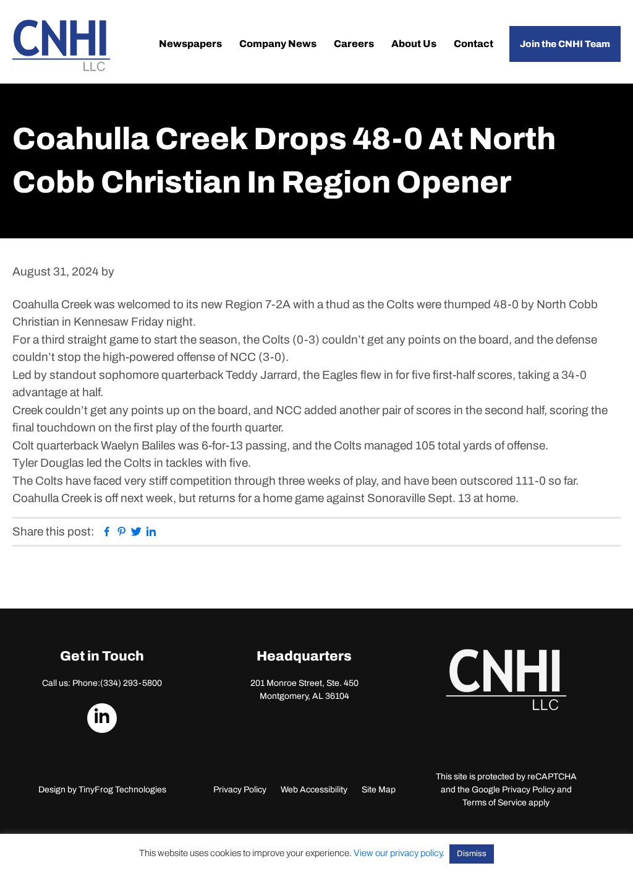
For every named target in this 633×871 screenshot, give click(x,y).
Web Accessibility (314, 789)
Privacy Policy (239, 789)
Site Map (379, 789)
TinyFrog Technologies (122, 789)
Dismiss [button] (471, 853)
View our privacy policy (398, 853)
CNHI (61, 45)
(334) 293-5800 (131, 683)
